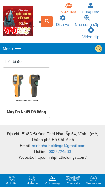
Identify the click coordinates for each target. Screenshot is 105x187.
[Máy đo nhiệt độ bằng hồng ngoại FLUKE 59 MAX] (26, 71)
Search (98, 48)
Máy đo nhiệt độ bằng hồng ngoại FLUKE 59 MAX (26, 111)
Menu (8, 48)
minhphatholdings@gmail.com (58, 145)
